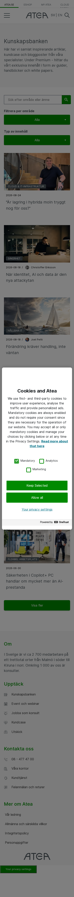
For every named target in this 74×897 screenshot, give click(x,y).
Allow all (37, 498)
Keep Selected (37, 485)
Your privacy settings (37, 509)
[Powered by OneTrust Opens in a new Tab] (55, 523)
